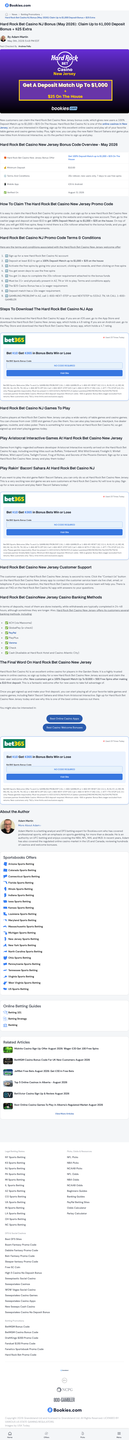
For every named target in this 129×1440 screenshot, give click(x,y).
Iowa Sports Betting (19, 901)
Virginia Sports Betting (21, 976)
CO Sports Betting (15, 1196)
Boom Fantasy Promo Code (20, 1244)
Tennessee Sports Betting (22, 970)
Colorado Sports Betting (22, 870)
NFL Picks (72, 1157)
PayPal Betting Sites (78, 1202)
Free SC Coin (12, 1267)
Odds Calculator (76, 1207)
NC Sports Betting (15, 1224)
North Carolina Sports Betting (25, 951)
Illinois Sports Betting (20, 889)
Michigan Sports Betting (22, 932)
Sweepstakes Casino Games (21, 1295)
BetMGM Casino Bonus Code (21, 1332)
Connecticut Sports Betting (24, 876)
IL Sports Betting (14, 1185)
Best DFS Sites (13, 1239)
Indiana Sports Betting (21, 895)
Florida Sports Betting (20, 882)
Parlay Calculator (77, 1213)
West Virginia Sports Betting (24, 982)
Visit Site (64, 373)
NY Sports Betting (15, 1157)
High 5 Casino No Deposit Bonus (23, 1272)
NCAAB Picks (74, 1168)
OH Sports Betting (15, 1219)
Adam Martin (19, 37)
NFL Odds (73, 1174)
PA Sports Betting (15, 1174)
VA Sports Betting (15, 1202)
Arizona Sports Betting (21, 864)
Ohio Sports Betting (19, 957)
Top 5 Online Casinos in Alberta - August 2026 (40, 1082)
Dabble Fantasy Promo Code (21, 1250)
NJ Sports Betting (15, 1168)
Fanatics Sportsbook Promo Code (24, 1349)
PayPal (12, 632)
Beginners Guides (77, 1191)
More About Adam (29, 825)
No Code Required (64, 365)
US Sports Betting (18, 989)
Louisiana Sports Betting (22, 914)
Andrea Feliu (24, 46)
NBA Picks (73, 1162)
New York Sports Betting (22, 945)
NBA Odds (73, 1179)
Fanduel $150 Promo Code (20, 1343)
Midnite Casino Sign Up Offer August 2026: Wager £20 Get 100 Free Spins (56, 1048)
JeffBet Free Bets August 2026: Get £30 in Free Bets (44, 1071)
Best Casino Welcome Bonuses (65, 727)
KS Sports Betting (15, 1162)
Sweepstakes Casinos (17, 1284)
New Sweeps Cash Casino (20, 1306)
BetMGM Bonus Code (17, 1326)
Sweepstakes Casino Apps (20, 1301)
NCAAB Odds (75, 1185)
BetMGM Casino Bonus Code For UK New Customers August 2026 (52, 1059)
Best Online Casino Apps (64, 718)
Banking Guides (76, 1196)
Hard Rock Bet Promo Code (20, 1354)
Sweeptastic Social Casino (20, 1278)
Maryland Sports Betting (22, 920)
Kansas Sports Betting (21, 907)
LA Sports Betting (15, 1213)
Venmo (13, 642)
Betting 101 (14, 1012)
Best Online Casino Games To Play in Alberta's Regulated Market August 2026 (58, 1104)
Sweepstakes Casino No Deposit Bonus (27, 1312)
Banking (12, 1025)
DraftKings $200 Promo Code (21, 1337)
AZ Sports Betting (15, 1191)
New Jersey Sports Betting (23, 939)
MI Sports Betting (15, 1179)
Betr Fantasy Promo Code (20, 1256)
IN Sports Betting (14, 1207)
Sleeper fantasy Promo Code (21, 1261)
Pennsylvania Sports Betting (24, 964)
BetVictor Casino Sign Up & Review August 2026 (41, 1093)
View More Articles (64, 1113)
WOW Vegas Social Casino (20, 1289)
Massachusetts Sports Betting (25, 926)
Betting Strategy (17, 1018)
